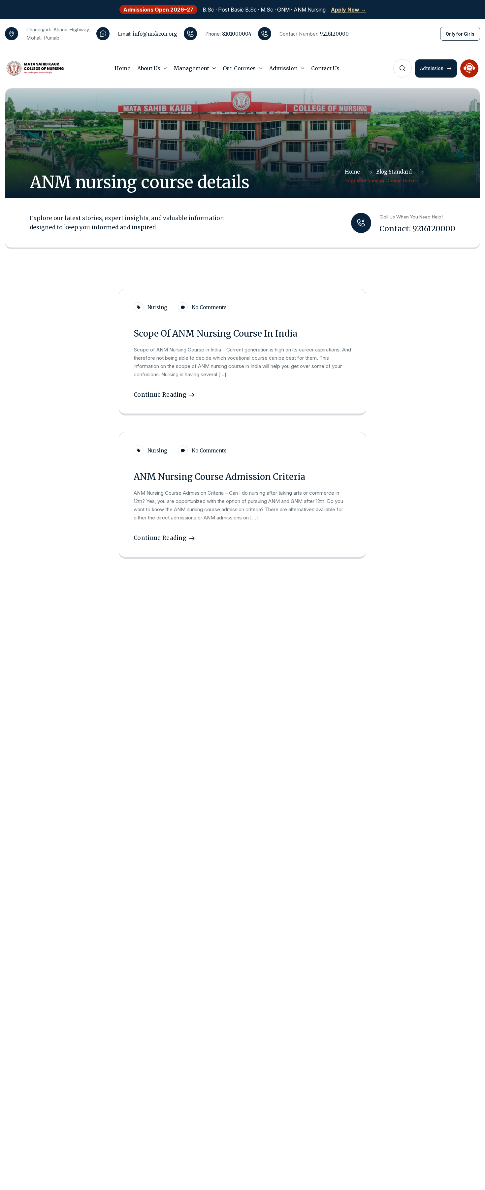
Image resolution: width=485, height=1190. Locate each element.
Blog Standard (394, 172)
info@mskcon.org (155, 34)
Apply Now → (348, 9)
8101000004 (236, 34)
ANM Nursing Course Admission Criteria (219, 476)
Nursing (157, 307)
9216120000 (334, 34)
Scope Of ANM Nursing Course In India (215, 333)
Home (352, 172)
